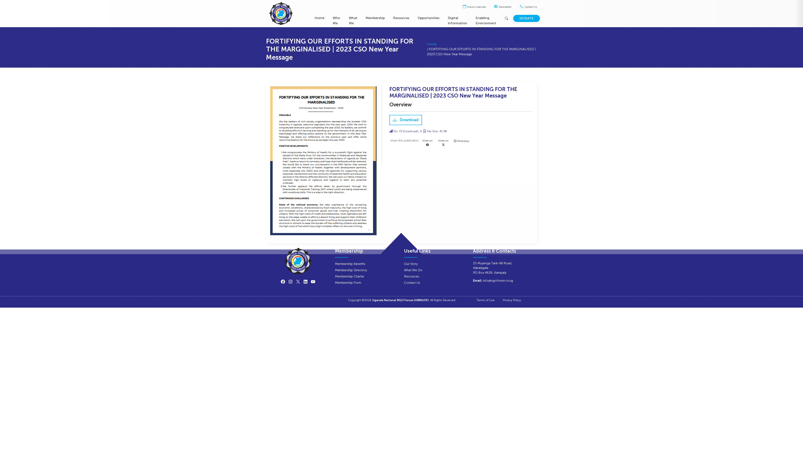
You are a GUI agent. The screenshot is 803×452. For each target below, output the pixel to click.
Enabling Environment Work (486, 23)
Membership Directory (351, 270)
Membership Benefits (350, 264)
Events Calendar (476, 6)
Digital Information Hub (457, 23)
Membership (375, 18)
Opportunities (428, 18)
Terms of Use (485, 300)
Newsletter (504, 6)
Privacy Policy (512, 300)
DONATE (526, 18)
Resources (401, 18)
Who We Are (336, 23)
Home (319, 18)
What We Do (353, 23)
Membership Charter (349, 276)
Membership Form (348, 282)
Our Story (411, 264)
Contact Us (530, 6)
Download (408, 120)
